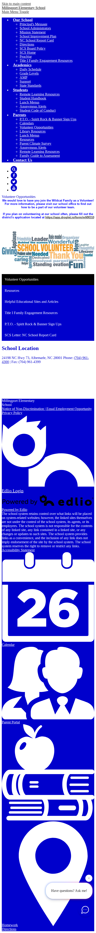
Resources (27, 139)
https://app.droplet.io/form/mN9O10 (69, 217)
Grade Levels (29, 73)
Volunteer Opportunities (36, 127)
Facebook (14, 175)
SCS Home (28, 52)
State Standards (30, 85)
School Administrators (35, 28)
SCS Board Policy (33, 48)
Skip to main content (16, 4)
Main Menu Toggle (15, 12)
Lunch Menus (29, 102)
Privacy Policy (12, 413)
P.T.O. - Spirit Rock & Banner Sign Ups (48, 119)
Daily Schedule (30, 69)
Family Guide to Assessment (40, 155)
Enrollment (18, 385)
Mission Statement (33, 32)
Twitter (14, 182)
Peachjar (26, 56)
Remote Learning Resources (40, 94)
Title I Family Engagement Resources (46, 60)
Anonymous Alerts (33, 106)
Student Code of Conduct (38, 110)
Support (25, 81)
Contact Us (19, 389)
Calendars (27, 123)
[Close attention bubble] (88, 878)
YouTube (14, 188)
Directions (27, 44)
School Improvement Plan (38, 36)
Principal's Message (33, 24)
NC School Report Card (37, 40)
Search (14, 169)
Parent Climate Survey (35, 143)
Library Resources (33, 131)
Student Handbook (33, 98)
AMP (23, 77)
